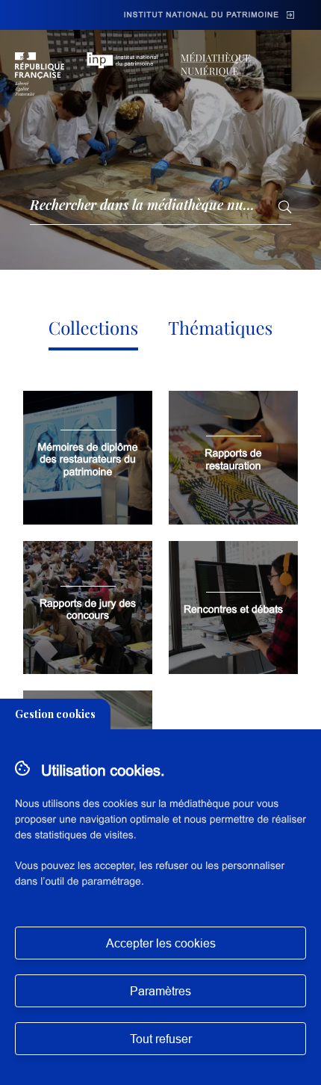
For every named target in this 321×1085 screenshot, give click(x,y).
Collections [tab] (93, 328)
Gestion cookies (55, 714)
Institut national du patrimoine (201, 15)
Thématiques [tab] (220, 328)
